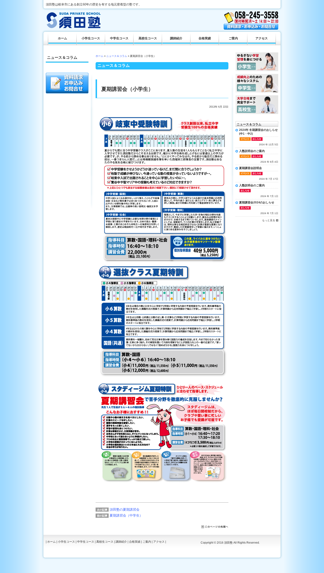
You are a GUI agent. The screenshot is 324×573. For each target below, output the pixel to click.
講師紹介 (176, 38)
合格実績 (205, 38)
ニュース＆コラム (116, 56)
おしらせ (257, 139)
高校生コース (148, 38)
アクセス (261, 38)
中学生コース (119, 38)
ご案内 (233, 38)
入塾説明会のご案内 (252, 151)
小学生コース (91, 38)
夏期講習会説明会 (250, 168)
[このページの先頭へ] (214, 527)
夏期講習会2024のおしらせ (256, 202)
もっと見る (268, 220)
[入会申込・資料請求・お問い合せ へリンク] (251, 28)
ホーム (99, 56)
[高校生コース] (257, 97)
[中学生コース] (257, 75)
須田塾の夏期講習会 (124, 509)
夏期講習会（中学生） (126, 515)
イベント (245, 139)
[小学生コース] (257, 54)
